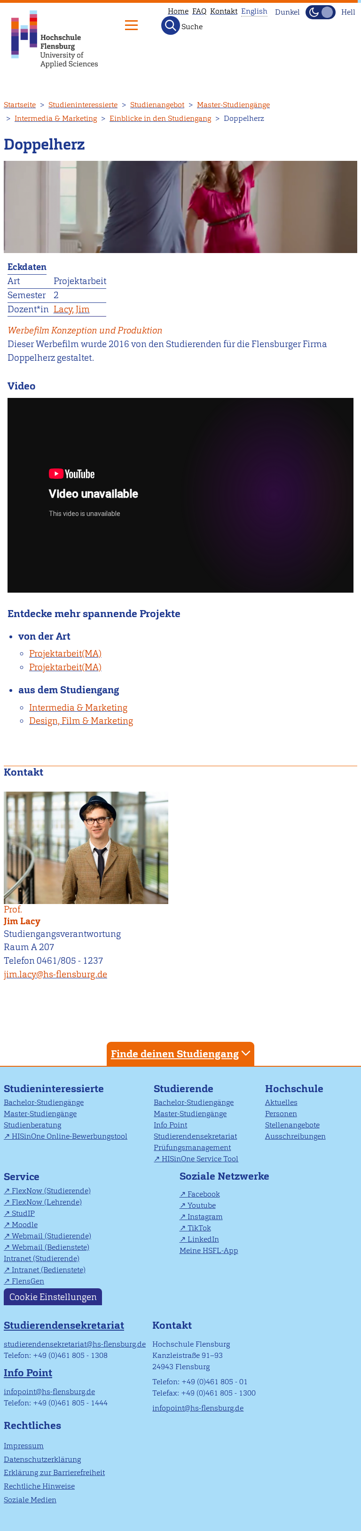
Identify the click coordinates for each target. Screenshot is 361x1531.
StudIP (23, 1213)
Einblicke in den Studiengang (160, 118)
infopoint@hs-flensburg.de (49, 1391)
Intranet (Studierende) (41, 1258)
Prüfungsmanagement (192, 1147)
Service (21, 1176)
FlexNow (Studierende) (51, 1191)
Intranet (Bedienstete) (49, 1270)
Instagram (205, 1217)
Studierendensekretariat (195, 1136)
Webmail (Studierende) (51, 1236)
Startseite (20, 105)
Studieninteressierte (83, 105)
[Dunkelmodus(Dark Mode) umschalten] (321, 12)
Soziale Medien (30, 1500)
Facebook (204, 1194)
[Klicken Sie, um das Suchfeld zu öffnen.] (170, 25)
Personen (281, 1114)
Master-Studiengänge (233, 105)
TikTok (199, 1228)
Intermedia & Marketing (56, 118)
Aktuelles (281, 1102)
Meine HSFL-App (209, 1250)
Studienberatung (32, 1125)
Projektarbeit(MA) (65, 653)
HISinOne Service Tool (200, 1159)
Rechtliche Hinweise (39, 1486)
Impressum (24, 1446)
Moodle (25, 1225)
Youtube (202, 1205)
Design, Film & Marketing (81, 721)
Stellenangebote (292, 1125)
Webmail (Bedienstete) (50, 1247)
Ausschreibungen (295, 1136)
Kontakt (223, 11)
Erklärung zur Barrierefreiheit (54, 1472)
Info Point (170, 1125)
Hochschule (294, 1088)
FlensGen (28, 1281)
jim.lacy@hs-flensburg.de (55, 974)
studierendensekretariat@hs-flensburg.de (75, 1344)
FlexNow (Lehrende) (47, 1202)
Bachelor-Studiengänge (44, 1102)
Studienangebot (157, 105)
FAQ (199, 11)
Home (178, 11)
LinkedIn (203, 1239)
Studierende (183, 1088)
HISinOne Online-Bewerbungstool (69, 1136)
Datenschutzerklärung (42, 1459)
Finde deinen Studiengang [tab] (175, 1054)
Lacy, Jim (72, 309)
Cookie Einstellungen (53, 1297)
